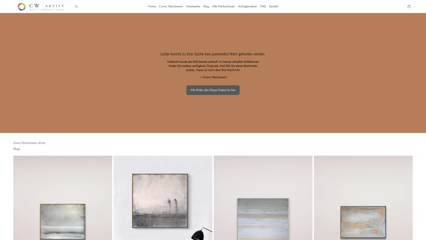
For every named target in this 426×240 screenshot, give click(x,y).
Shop (16, 149)
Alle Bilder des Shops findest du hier (213, 90)
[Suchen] (76, 6)
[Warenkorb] (409, 6)
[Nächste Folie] (107, 217)
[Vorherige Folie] (18, 217)
